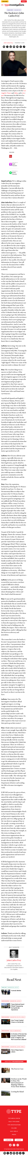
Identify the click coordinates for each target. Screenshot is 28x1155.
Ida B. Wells (14, 1131)
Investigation (5, 1001)
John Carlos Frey (8, 43)
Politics (19, 1017)
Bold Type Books (14, 1121)
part (2, 95)
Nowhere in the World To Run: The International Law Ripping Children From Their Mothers (19, 1083)
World (23, 1017)
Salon (16, 93)
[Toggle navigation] (2, 4)
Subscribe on (15, 164)
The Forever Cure (17, 1069)
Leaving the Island (17, 1092)
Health (12, 1030)
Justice (16, 987)
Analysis (4, 987)
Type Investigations (13, 1125)
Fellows (14, 1128)
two (23, 93)
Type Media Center (14, 1118)
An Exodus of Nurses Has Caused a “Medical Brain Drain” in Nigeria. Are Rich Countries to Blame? (19, 1036)
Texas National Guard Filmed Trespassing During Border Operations (17, 1007)
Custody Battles (16, 990)
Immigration (17, 10)
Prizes (14, 1134)
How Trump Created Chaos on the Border (17, 1021)
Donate (24, 1)
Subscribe (4, 1)
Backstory (10, 10)
